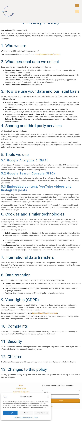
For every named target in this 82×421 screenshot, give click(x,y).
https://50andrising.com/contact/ (47, 54)
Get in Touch (21, 389)
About (21, 385)
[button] (48, 397)
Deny (26, 413)
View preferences (41, 413)
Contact (36, 417)
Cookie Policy (18, 417)
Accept (10, 413)
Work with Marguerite (21, 392)
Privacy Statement (27, 417)
